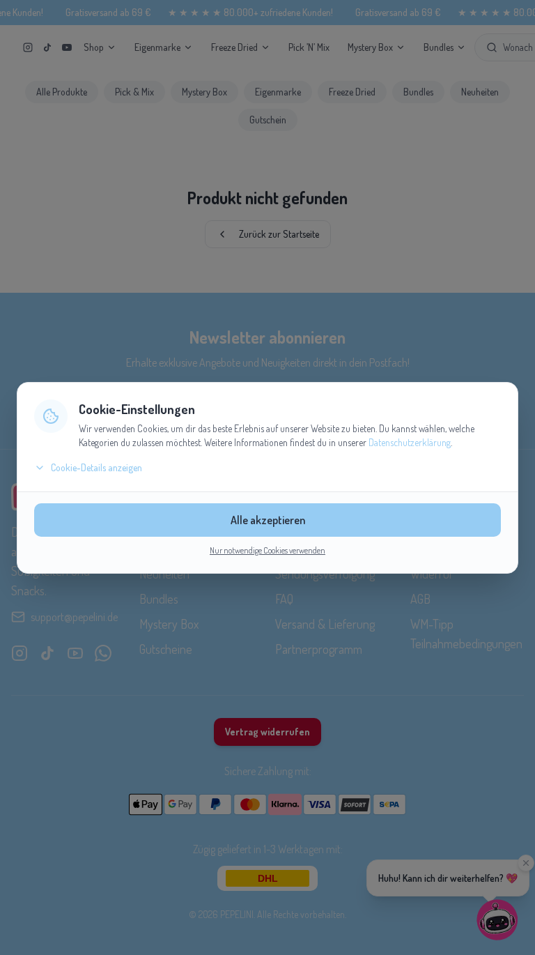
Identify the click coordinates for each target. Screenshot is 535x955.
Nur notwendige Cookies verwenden (267, 550)
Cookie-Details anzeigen (96, 467)
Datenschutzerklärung (410, 442)
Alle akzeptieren (268, 520)
